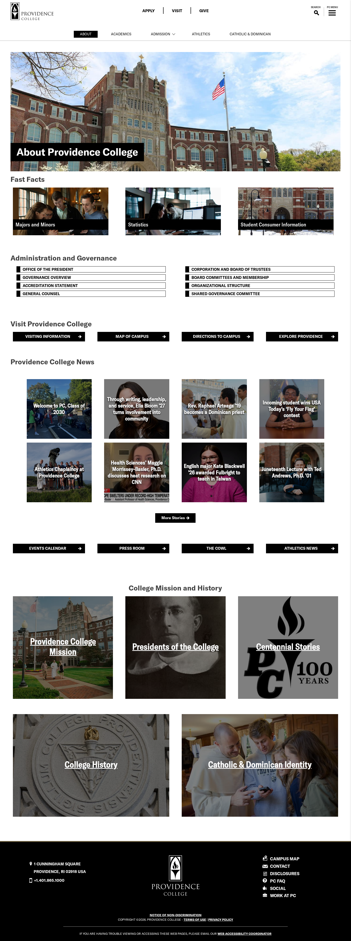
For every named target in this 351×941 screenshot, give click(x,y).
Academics (121, 34)
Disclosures (284, 873)
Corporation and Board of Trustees (231, 269)
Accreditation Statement (50, 285)
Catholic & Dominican (250, 34)
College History (91, 764)
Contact (280, 866)
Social (278, 888)
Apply (148, 10)
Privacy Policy (220, 919)
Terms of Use (195, 919)
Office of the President (48, 269)
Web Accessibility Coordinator (244, 934)
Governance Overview (47, 277)
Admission (160, 34)
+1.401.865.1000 (49, 880)
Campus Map (284, 859)
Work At (283, 895)
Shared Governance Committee (225, 293)
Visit (177, 10)
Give (204, 10)
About (85, 34)
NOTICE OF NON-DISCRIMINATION (176, 915)
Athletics (201, 34)
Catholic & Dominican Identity (260, 764)
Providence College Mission (63, 646)
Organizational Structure (220, 285)
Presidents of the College (175, 646)
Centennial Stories (288, 646)
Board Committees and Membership (230, 277)
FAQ (277, 881)
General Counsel (41, 293)
